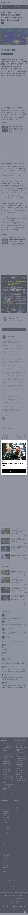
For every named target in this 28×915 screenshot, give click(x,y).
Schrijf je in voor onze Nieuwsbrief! (14, 470)
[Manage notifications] (25, 912)
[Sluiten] (25, 441)
